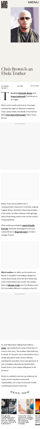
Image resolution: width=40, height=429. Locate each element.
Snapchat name (21, 232)
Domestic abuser (25, 93)
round (24, 225)
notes (3, 348)
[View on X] (20, 186)
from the (4, 229)
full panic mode (13, 285)
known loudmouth (18, 96)
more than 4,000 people (16, 115)
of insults (31, 225)
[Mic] (4, 4)
